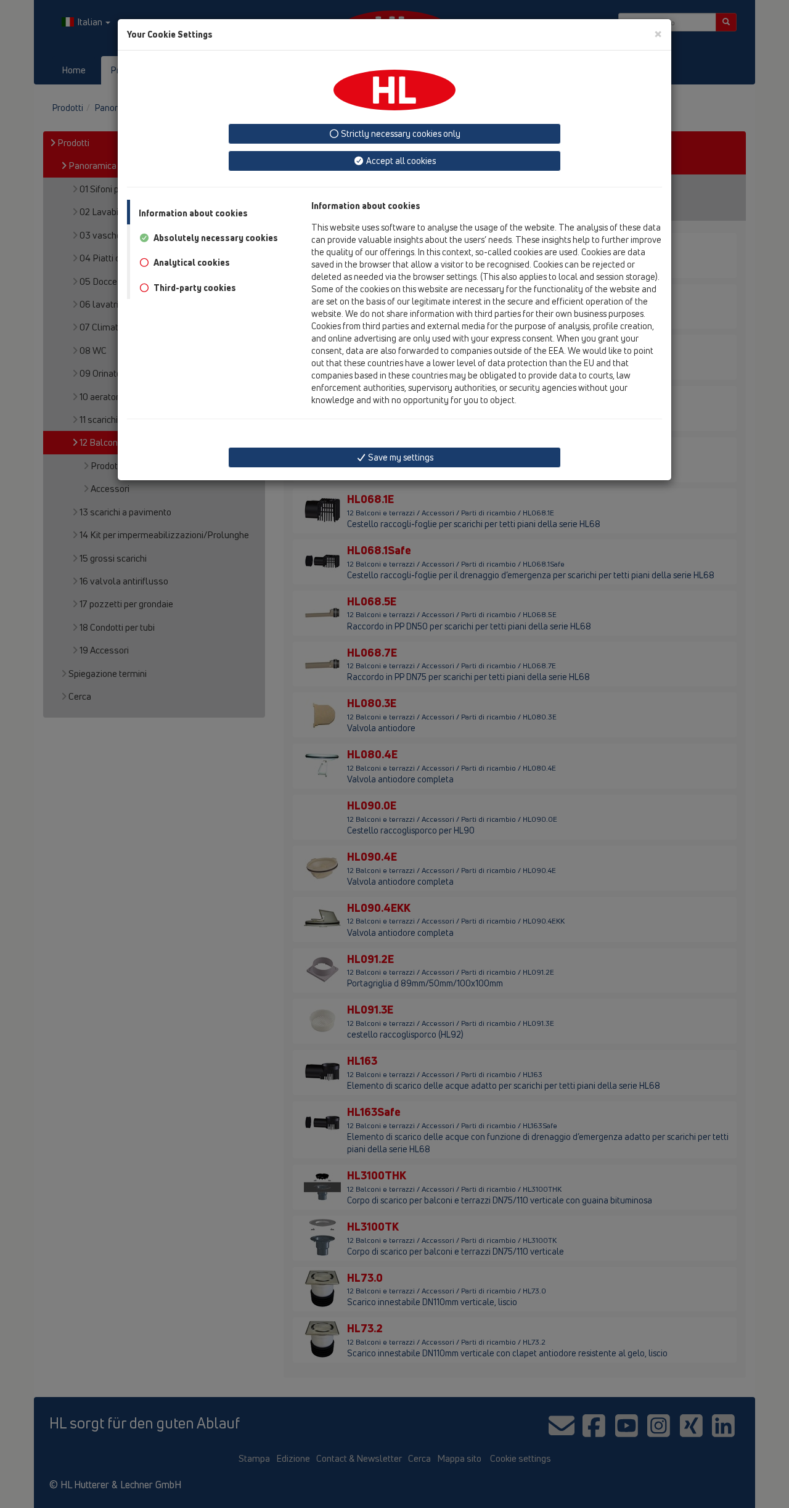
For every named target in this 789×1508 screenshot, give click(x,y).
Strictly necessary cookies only (399, 133)
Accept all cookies (400, 160)
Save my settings (399, 457)
